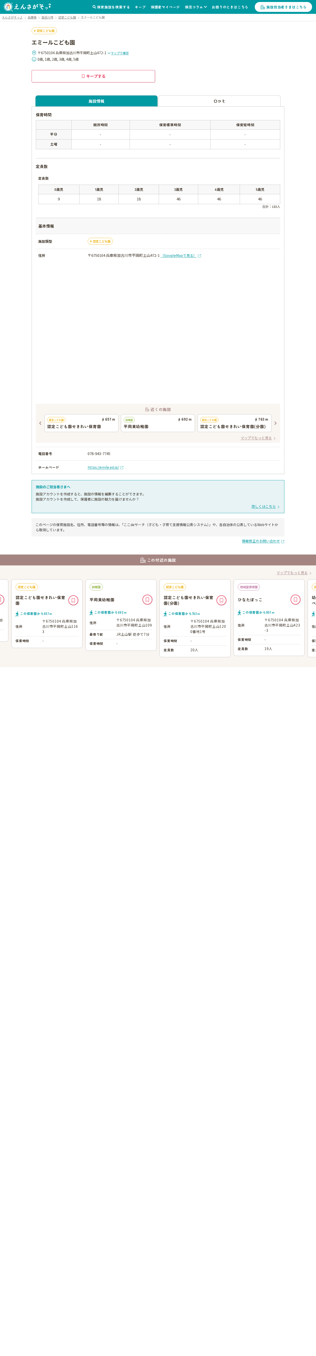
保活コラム (194, 6)
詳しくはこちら (264, 506)
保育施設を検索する (113, 6)
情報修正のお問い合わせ (261, 540)
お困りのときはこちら (230, 6)
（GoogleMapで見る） (178, 255)
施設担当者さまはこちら (286, 6)
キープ (140, 6)
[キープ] (73, 600)
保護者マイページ (165, 6)
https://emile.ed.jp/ (103, 467)
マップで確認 (120, 53)
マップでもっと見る (256, 437)
